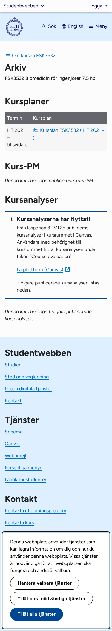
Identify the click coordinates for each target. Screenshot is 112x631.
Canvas (12, 443)
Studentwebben (21, 6)
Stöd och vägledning (27, 376)
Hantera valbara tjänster (45, 583)
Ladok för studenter (25, 479)
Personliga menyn (23, 467)
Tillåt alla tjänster (37, 614)
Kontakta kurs (19, 522)
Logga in (98, 6)
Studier (12, 365)
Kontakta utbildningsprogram (35, 510)
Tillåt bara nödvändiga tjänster (51, 598)
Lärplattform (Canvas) (40, 269)
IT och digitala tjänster (28, 388)
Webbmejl (15, 455)
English (75, 26)
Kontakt (13, 400)
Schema (13, 432)
